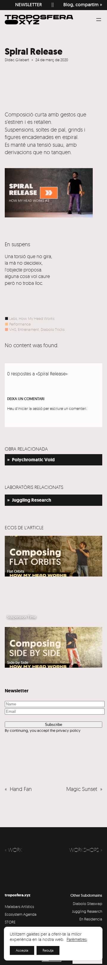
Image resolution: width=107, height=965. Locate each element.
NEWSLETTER (26, 4)
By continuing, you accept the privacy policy (43, 730)
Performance (20, 324)
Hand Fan (21, 789)
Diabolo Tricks (52, 329)
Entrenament (28, 329)
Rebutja (48, 950)
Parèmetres (77, 939)
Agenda (30, 914)
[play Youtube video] (49, 193)
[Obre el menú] (98, 19)
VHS (12, 329)
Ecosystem (13, 914)
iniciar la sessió (30, 408)
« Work (13, 850)
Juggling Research (87, 911)
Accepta (22, 950)
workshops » (85, 850)
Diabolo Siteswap (87, 903)
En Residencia (90, 919)
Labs (13, 318)
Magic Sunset (81, 789)
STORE (10, 922)
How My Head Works (36, 318)
